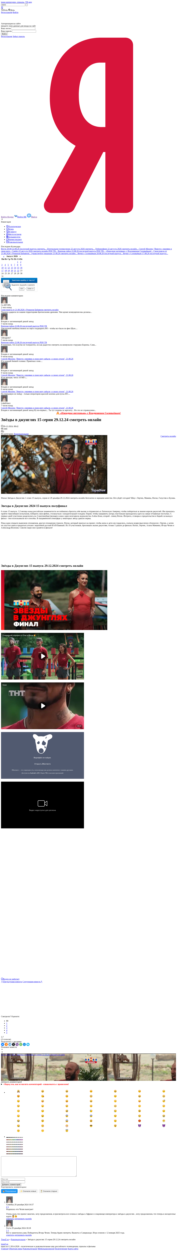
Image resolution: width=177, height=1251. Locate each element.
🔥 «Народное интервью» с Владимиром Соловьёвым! (88, 413)
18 (6, 270)
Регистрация (6, 12)
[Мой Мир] (24, 1044)
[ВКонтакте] (2, 1044)
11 (6, 268)
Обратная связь (15, 1249)
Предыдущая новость (12, 982)
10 (2, 268)
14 (15, 268)
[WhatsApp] (20, 1044)
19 (9, 270)
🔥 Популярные (9, 1191)
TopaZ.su (5, 1239)
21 (15, 270)
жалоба (28, 1219)
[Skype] (28, 1044)
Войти (15, 12)
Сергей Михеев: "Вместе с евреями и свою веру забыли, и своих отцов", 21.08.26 (37, 359)
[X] (13, 1044)
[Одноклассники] (6, 1044)
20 (12, 270)
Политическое (61, 1249)
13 (12, 268)
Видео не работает (11, 979)
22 (18, 270)
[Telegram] (9, 1044)
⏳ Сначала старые (48, 1191)
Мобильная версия (46, 1249)
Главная (4, 1249)
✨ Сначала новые (28, 1191)
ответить (10, 1219)
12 (9, 268)
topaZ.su (4, 1244)
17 (2, 270)
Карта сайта (73, 1249)
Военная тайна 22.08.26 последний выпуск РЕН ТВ (24, 326)
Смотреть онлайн (168, 436)
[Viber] (17, 1044)
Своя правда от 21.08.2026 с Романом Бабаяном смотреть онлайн (30, 310)
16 (21, 268)
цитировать (20, 1219)
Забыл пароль (19, 36)
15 (18, 268)
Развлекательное (21, 434)
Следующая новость (31, 982)
